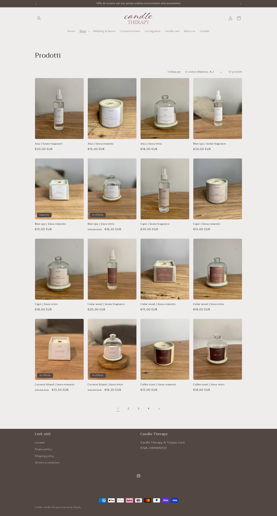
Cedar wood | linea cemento (158, 304)
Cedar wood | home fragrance (106, 304)
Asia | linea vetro (151, 144)
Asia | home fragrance (49, 144)
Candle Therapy (52, 507)
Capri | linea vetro (46, 304)
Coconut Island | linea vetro (105, 384)
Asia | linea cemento (101, 144)
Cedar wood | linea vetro (208, 304)
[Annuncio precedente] (36, 3)
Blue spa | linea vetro (101, 224)
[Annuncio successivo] (241, 3)
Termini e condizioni (47, 462)
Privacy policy (43, 449)
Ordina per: (174, 71)
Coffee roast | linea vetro (209, 384)
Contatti (40, 442)
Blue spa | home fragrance (209, 144)
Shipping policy (44, 456)
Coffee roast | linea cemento (158, 384)
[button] (39, 18)
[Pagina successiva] (159, 409)
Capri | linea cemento (206, 224)
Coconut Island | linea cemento (55, 384)
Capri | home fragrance (154, 224)
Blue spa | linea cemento (50, 224)
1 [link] (118, 408)
